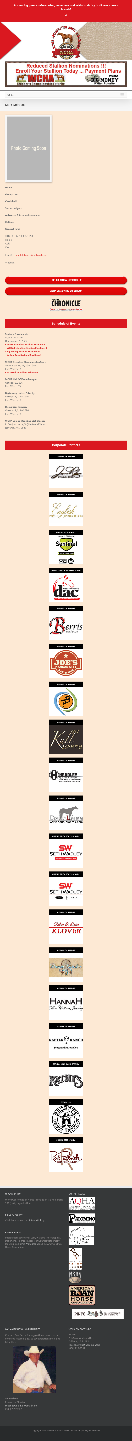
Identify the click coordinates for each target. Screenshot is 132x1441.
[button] (66, 74)
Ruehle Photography (28, 1243)
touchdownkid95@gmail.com (21, 1405)
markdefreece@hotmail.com (31, 254)
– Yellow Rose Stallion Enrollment (23, 354)
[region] (66, 74)
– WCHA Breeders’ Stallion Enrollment (25, 344)
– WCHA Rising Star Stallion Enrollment (26, 347)
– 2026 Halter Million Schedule (21, 372)
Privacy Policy (36, 1220)
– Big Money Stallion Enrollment (22, 351)
